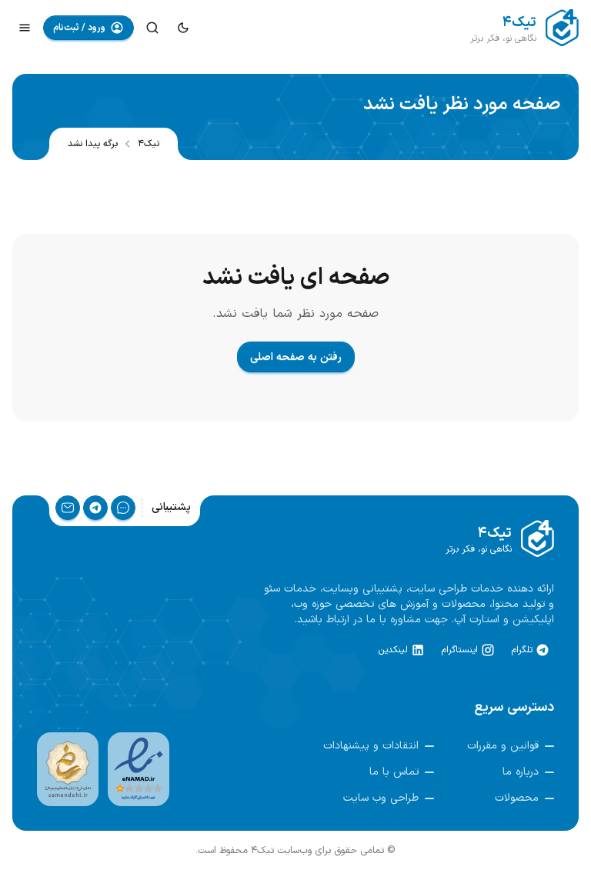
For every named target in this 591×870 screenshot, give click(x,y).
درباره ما (521, 772)
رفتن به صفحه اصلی (296, 357)
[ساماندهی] (67, 769)
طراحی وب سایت (381, 798)
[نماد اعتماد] (138, 769)
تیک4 (148, 144)
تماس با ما (394, 772)
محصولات (517, 798)
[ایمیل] (67, 507)
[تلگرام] (95, 507)
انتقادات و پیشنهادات (371, 746)
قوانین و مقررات (503, 746)
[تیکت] (123, 507)
